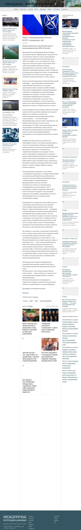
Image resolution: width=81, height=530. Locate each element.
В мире (35, 297)
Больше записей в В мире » (52, 306)
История (30, 9)
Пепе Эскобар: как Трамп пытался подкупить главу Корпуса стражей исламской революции (29, 329)
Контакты (65, 9)
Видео (50, 9)
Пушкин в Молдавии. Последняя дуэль (9, 144)
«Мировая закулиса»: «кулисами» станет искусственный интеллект (50, 328)
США (36, 301)
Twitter (56, 518)
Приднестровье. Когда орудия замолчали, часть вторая (9, 30)
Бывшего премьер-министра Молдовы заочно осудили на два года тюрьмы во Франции (69, 354)
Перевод (25, 293)
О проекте (56, 9)
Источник (26, 288)
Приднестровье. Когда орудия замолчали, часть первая (9, 62)
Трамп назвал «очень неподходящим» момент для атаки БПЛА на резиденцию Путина (70, 326)
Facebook (56, 516)
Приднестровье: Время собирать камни (10, 90)
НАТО (31, 301)
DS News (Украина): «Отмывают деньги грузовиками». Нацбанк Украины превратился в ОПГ (50, 357)
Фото (36, 9)
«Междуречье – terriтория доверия (28, 3)
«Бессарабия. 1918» (8, 112)
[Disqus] (40, 418)
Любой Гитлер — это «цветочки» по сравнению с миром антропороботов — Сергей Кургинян (30, 357)
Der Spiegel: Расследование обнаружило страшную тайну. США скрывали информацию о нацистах (29, 386)
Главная (16, 9)
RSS (55, 522)
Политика (23, 9)
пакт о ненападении (45, 301)
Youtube (56, 520)
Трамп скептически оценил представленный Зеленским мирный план (69, 340)
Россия (25, 301)
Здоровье (43, 9)
